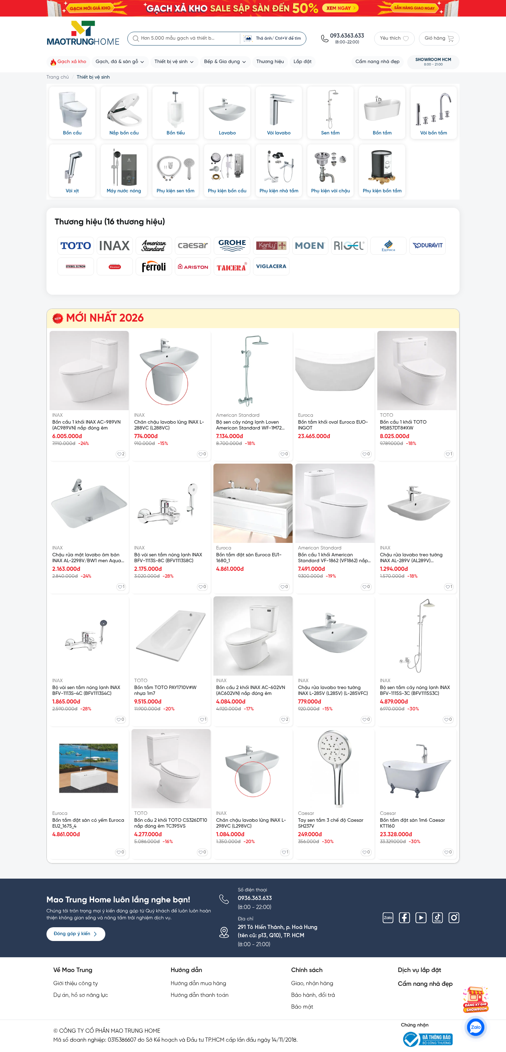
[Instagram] (454, 917)
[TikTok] (437, 917)
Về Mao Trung (72, 970)
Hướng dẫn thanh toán (200, 995)
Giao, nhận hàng (312, 984)
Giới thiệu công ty (75, 984)
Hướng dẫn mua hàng (198, 984)
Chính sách (307, 970)
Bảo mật (302, 1007)
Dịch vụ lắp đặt (419, 970)
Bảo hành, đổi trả (313, 995)
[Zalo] (387, 917)
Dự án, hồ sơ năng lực (80, 995)
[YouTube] (420, 917)
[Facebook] (404, 917)
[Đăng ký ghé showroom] (475, 999)
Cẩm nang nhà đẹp (425, 984)
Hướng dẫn (186, 970)
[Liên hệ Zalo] (476, 1027)
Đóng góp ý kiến (72, 934)
